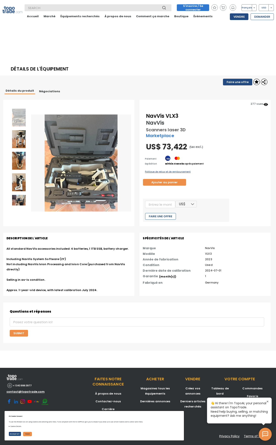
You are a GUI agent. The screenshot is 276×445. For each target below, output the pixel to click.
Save (27, 434)
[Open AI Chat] (265, 434)
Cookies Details (15, 426)
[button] (193, 204)
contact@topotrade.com (25, 392)
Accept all (15, 434)
